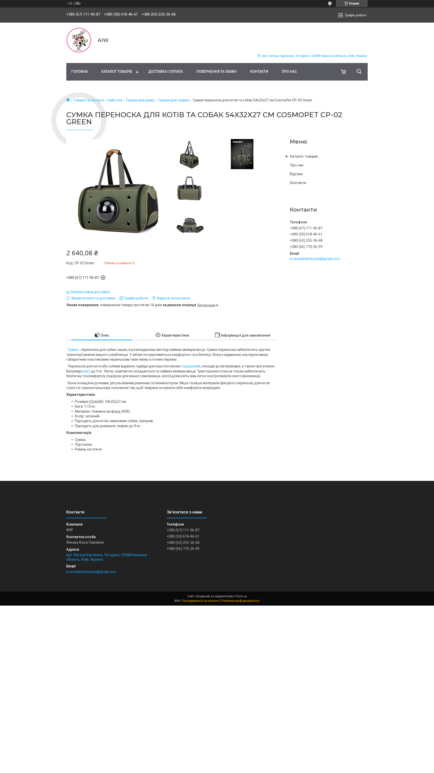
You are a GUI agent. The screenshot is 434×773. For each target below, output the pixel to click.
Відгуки (296, 174)
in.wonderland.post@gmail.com (315, 259)
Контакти (259, 72)
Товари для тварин (173, 100)
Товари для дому (140, 100)
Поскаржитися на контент (200, 601)
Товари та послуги (88, 100)
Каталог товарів (116, 72)
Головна (79, 72)
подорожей (190, 366)
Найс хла (114, 100)
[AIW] (78, 40)
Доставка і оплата (165, 72)
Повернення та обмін (216, 72)
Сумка (73, 350)
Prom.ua (241, 596)
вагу (86, 371)
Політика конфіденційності (240, 601)
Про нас (289, 72)
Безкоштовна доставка (90, 292)
